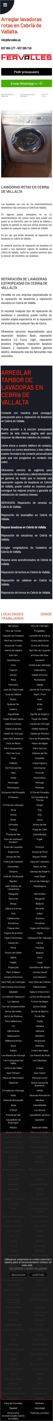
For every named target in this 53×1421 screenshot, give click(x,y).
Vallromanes (13, 1031)
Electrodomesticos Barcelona (7, 95)
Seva (13, 809)
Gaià (13, 772)
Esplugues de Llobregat (40, 937)
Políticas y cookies (39, 1412)
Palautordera (39, 986)
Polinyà (13, 829)
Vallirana (39, 1031)
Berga (13, 903)
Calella (39, 684)
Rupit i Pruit (40, 694)
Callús (40, 913)
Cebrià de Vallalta (13, 650)
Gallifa (13, 957)
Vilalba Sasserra (40, 728)
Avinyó (13, 674)
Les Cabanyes (40, 1060)
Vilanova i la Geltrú (39, 1132)
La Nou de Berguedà (39, 996)
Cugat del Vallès (40, 718)
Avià (13, 913)
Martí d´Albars (13, 972)
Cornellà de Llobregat (13, 1090)
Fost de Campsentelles (13, 1006)
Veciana (40, 1026)
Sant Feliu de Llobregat (13, 982)
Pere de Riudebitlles (39, 738)
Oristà (13, 814)
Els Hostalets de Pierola (39, 798)
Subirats (39, 1045)
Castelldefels (39, 1105)
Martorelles (40, 893)
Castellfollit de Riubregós (13, 1121)
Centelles (13, 824)
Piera (13, 947)
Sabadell (13, 991)
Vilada (40, 1021)
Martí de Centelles (13, 640)
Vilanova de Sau (13, 728)
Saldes (13, 1050)
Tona (13, 758)
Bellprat (40, 903)
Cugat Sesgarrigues (13, 718)
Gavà (13, 1095)
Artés (40, 704)
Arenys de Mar (13, 856)
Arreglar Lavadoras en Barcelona (27, 95)
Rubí (39, 699)
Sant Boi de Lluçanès (39, 650)
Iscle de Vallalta (13, 694)
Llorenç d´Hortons (13, 977)
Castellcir (40, 1119)
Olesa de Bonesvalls (13, 1100)
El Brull (13, 1109)
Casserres (13, 942)
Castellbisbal (39, 834)
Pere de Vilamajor (40, 625)
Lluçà (39, 962)
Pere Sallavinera (13, 1021)
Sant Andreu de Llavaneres (13, 887)
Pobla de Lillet (40, 829)
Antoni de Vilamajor (40, 881)
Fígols (40, 933)
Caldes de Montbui (39, 733)
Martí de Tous (13, 753)
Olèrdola (40, 1100)
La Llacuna (39, 1109)
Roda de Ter (13, 704)
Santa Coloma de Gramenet (39, 1084)
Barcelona (13, 625)
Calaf (39, 709)
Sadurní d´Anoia (13, 723)
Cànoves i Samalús (39, 861)
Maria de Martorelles (13, 1077)
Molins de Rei (39, 824)
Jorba (13, 777)
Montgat (40, 782)
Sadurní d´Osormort (40, 991)
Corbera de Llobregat (40, 665)
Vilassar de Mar (39, 753)
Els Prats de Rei (13, 767)
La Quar (39, 1068)
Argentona (13, 851)
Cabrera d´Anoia (13, 908)
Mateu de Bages (40, 743)
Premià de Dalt (13, 1114)
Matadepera (40, 886)
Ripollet (13, 881)
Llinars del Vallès (39, 1050)
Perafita (40, 947)
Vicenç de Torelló (13, 645)
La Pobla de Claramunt (13, 996)
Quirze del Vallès (13, 1011)
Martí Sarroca (40, 748)
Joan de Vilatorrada (13, 689)
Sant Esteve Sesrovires (13, 986)
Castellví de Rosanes (13, 635)
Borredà (40, 908)
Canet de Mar (39, 866)
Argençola (13, 967)
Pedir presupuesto (26, 72)
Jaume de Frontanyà (39, 689)
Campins (13, 871)
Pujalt (40, 839)
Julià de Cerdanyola (13, 876)
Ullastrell (13, 1082)
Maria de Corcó (39, 1077)
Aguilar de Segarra (39, 714)
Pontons (39, 847)
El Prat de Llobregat (13, 805)
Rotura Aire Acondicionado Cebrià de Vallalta (13, 1415)
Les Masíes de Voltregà (13, 1055)
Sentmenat (39, 767)
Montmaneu (40, 777)
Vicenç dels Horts (40, 640)
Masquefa (13, 893)
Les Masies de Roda (40, 1055)
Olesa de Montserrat (39, 1095)
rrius (13, 665)
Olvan (13, 819)
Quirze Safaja (39, 1006)
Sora (39, 957)
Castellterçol (13, 660)
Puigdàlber (39, 630)
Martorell (13, 898)
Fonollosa (40, 923)
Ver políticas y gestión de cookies (28, 1268)
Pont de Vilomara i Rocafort (13, 840)
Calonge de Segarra (40, 871)
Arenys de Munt (40, 851)
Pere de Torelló (13, 630)
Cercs (40, 819)
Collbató (13, 763)
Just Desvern (39, 977)
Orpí (40, 809)
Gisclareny (13, 923)
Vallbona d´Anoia (13, 1040)
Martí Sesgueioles (13, 748)
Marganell (40, 898)
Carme (39, 942)
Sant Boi (13, 655)
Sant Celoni (40, 1072)
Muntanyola (40, 679)
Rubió (13, 699)
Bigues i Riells (40, 856)
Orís (40, 814)
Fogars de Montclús (40, 928)
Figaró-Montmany (13, 937)
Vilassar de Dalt (13, 1132)
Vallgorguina (13, 1035)
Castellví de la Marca (39, 635)
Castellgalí (39, 1408)
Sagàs (13, 962)
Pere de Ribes (13, 743)
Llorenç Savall (40, 972)
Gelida (40, 1090)
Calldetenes (13, 918)
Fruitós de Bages (39, 1001)
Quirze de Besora (39, 1011)
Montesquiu (13, 787)
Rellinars (39, 1403)
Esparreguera (40, 763)
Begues (40, 952)
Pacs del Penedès (13, 1403)
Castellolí (39, 660)
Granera (40, 918)
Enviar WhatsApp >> (24, 83)
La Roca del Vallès (13, 1068)
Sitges (39, 805)
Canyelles (40, 758)
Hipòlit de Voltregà (13, 733)
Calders (13, 709)
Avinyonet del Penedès (13, 792)
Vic (13, 1026)
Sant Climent (13, 1072)
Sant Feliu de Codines (40, 982)
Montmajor (13, 782)
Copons (13, 670)
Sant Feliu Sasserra (13, 738)
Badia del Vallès (40, 1127)
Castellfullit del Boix (40, 1114)
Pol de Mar (39, 1016)
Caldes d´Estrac (40, 674)
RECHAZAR (18, 1274)
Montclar (39, 787)
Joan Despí (39, 876)
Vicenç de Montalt (40, 645)
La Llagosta (13, 1001)
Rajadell (13, 1408)
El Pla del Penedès (39, 792)
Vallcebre (39, 1035)
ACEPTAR (38, 1274)
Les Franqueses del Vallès (13, 1061)
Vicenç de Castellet (13, 861)
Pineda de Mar (13, 834)
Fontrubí (39, 772)
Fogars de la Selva (13, 933)
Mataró (13, 1127)
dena (13, 1105)
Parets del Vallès (13, 952)
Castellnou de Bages (39, 967)
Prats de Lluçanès (13, 847)
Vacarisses (39, 1040)
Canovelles (13, 866)
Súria (13, 1045)
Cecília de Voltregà (39, 723)
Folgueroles (13, 928)
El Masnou (13, 797)
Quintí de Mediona (13, 1016)
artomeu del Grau (39, 655)
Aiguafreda (13, 714)
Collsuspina (40, 670)
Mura (13, 679)
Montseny (13, 684)
